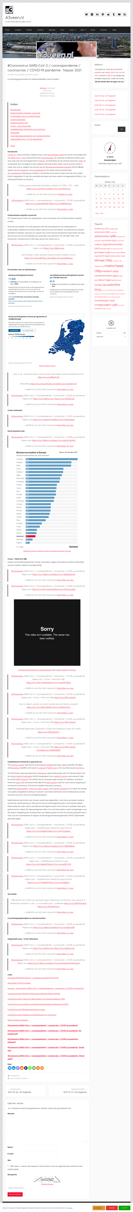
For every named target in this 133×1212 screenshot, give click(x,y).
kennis (18, 1078)
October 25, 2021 (65, 194)
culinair (120, 240)
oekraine (116, 280)
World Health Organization (22, 776)
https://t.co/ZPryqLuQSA (64, 589)
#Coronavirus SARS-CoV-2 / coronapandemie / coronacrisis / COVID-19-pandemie (43, 1025)
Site (9, 1160)
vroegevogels (105, 304)
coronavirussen (47, 158)
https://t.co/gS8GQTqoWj (64, 574)
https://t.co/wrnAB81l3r (59, 882)
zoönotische (16, 173)
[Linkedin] (13, 1068)
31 (123, 207)
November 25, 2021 (65, 595)
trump (101, 297)
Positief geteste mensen (47, 366)
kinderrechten (117, 256)
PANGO (43, 765)
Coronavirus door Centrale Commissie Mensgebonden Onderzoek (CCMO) (38, 1004)
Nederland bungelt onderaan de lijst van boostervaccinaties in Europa (47, 551)
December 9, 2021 (65, 713)
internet (114, 252)
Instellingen (98, 1208)
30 (119, 207)
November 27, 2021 (65, 837)
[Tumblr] (26, 1068)
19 (101, 203)
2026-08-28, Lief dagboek (105, 100)
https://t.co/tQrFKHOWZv (75, 903)
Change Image (47, 1184)
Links (72, 30)
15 (114, 198)
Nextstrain (15, 768)
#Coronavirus (18, 200)
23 (119, 203)
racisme (112, 290)
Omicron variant (17, 765)
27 (105, 207)
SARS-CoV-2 (16, 158)
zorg (108, 308)
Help (114, 30)
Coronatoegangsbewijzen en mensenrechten (30, 136)
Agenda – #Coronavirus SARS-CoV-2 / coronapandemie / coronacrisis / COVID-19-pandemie (46, 988)
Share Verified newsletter (18, 1020)
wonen (121, 305)
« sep (96, 213)
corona (12, 1078)
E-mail (11, 1154)
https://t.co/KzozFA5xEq (41, 384)
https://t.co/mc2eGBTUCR (59, 864)
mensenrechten (106, 275)
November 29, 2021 (65, 688)
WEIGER (112, 1208)
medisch (25, 1078)
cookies (70, 1208)
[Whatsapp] (30, 1068)
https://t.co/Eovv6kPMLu (35, 258)
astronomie (105, 236)
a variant (42, 768)
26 (101, 207)
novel (18, 782)
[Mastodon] (18, 1068)
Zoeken (97, 125)
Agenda (52, 30)
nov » (102, 213)
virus (24, 158)
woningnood (100, 308)
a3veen (35, 75)
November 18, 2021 (65, 446)
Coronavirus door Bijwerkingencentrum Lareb (26, 1010)
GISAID (64, 765)
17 (123, 198)
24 (123, 203)
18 (96, 203)
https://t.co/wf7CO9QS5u (59, 831)
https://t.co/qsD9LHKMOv (64, 440)
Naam (11, 1147)
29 (114, 207)
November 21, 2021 (65, 389)
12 (101, 198)
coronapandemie (39, 170)
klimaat (103, 260)
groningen (102, 252)
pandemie (24, 170)
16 (118, 198)
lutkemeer (99, 266)
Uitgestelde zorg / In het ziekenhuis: (26, 139)
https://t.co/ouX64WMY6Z (37, 204)
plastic (104, 290)
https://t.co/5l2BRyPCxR (48, 377)
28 (110, 207)
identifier (50, 765)
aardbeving (101, 229)
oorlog (101, 284)
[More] (42, 1068)
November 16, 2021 (65, 425)
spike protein (52, 782)
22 (114, 203)
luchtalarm (117, 261)
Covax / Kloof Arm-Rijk (20, 126)
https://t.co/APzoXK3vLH (49, 907)
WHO (33, 768)
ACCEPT (124, 1208)
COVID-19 (12, 155)
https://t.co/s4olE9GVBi (64, 927)
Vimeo (73, 670)
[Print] (38, 1068)
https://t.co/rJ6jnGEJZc (64, 399)
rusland (120, 290)
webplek (97, 72)
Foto (62, 30)
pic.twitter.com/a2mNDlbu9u (60, 258)
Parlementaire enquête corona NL (25, 113)
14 (109, 198)
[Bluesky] (9, 1068)
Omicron (24, 779)
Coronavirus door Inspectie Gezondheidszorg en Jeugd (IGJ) (32, 1015)
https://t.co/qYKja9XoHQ (59, 963)
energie (105, 249)
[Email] (34, 1068)
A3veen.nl (14, 17)
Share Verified (62, 670)
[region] (66, 1207)
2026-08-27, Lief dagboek (104, 105)
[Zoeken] (121, 129)
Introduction (15, 110)
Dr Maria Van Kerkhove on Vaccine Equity (34, 670)
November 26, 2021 (65, 870)
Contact (40, 30)
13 (105, 198)
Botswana (42, 773)
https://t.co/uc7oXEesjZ (37, 707)
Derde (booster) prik (19, 123)
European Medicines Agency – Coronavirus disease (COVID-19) (33, 978)
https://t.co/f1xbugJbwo (64, 419)
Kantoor (103, 30)
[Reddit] (22, 1068)
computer (99, 240)
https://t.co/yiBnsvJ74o (54, 248)
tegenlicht (115, 294)
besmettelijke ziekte (55, 155)
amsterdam (101, 232)
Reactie (11, 1114)
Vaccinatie (14, 133)
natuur (104, 279)
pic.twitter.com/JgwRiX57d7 (65, 384)
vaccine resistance (60, 789)
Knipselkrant (14, 1076)
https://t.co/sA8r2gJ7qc (64, 948)
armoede (113, 232)
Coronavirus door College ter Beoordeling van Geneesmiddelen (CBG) (36, 999)
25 (96, 207)
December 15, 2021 (65, 738)
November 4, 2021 (65, 209)
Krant (93, 30)
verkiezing (115, 297)
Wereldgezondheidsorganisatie (58, 167)
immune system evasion (39, 789)
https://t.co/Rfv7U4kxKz (43, 589)
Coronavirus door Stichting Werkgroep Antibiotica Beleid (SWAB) (34, 994)
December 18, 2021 (65, 756)
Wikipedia (43, 88)
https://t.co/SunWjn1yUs (38, 189)
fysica (120, 249)
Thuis (7, 30)
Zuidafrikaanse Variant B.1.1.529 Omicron (27, 129)
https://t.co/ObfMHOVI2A (60, 204)
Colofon (18, 30)
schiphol (97, 294)
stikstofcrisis (106, 294)
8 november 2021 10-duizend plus (25, 116)
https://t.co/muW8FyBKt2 (59, 683)
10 (123, 194)
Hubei (80, 161)
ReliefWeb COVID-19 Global (19, 983)
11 (96, 198)
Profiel (29, 30)
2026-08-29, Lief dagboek (105, 96)
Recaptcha (12, 1175)
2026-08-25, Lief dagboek (104, 114)
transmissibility (22, 789)
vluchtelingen (104, 300)
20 (105, 203)
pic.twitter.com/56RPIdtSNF (48, 750)
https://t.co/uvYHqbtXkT (37, 831)
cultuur (100, 244)
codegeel (121, 236)
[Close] (131, 1204)
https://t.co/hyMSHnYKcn (59, 707)
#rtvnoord (75, 963)
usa (109, 297)
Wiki (82, 30)
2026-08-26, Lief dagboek (105, 110)
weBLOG (109, 75)
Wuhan (42, 161)
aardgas (113, 229)
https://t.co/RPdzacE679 (48, 732)
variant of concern (61, 776)
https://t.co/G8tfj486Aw (64, 846)
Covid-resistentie (17, 120)
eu (113, 249)
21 (109, 203)
